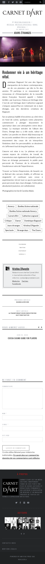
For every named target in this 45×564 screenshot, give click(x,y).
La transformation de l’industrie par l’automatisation (22, 313)
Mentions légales (9, 549)
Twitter (22, 247)
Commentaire (7, 386)
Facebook (22, 244)
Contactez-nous (9, 543)
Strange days (22, 230)
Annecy (11, 206)
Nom (4, 413)
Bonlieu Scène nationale (28, 206)
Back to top (22, 559)
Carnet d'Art (13, 216)
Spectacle (21, 27)
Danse (35, 24)
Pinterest (22, 250)
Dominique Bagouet (32, 220)
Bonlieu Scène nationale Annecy (23, 211)
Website (16, 281)
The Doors (36, 230)
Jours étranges (13, 225)
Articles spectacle (23, 24)
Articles (10, 24)
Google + (22, 254)
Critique (8, 220)
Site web (5, 435)
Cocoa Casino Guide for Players (22, 338)
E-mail (5, 424)
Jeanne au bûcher (22, 301)
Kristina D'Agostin (22, 22)
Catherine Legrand (30, 216)
